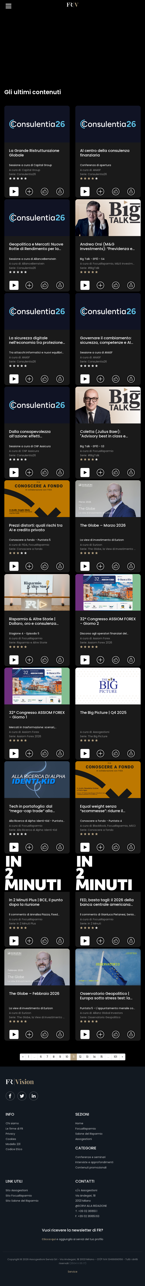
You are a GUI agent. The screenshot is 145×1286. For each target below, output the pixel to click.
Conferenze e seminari (90, 1157)
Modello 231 (13, 1144)
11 (73, 1057)
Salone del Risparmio (89, 1134)
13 (87, 1057)
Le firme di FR (14, 1129)
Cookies (11, 1139)
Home (79, 1123)
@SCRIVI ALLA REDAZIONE (91, 1206)
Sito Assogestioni (17, 1190)
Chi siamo (12, 1123)
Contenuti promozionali (90, 1167)
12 (80, 1057)
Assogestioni (83, 1139)
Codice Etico (14, 1149)
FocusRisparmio (85, 1129)
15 (101, 1057)
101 (115, 1057)
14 (94, 1057)
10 (67, 1057)
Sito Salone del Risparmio (22, 1201)
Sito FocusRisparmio (19, 1195)
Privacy (10, 1134)
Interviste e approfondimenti (94, 1162)
